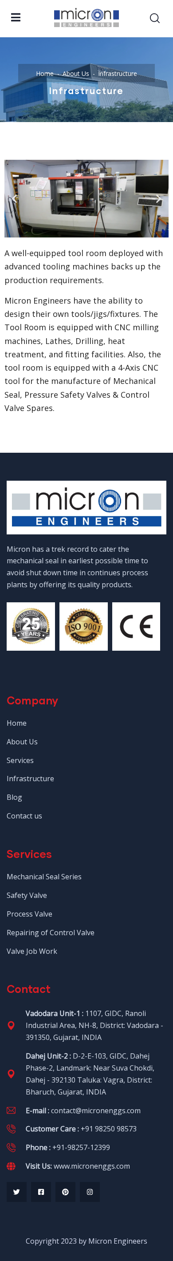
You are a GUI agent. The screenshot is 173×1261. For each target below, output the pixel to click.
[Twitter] (17, 1192)
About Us (76, 73)
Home (45, 73)
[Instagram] (90, 1192)
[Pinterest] (65, 1192)
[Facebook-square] (41, 1192)
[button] (14, 198)
